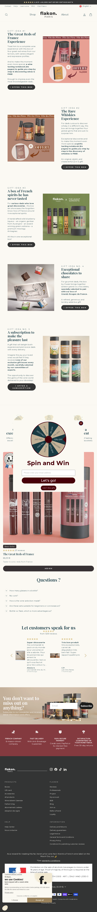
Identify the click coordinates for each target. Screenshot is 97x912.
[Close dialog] (81, 423)
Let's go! (48, 480)
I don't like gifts (48, 488)
